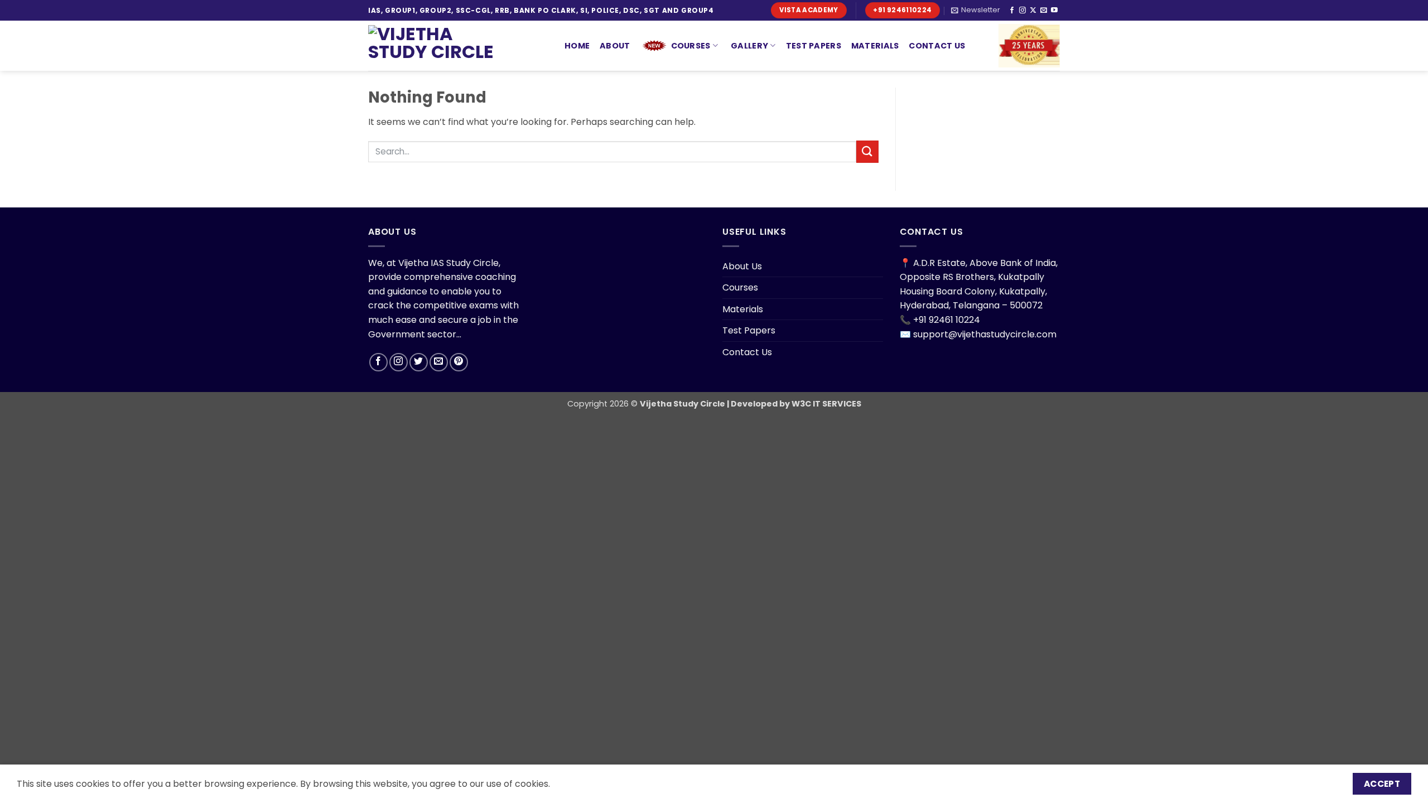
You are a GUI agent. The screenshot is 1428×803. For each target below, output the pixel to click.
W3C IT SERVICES (825, 403)
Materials (875, 45)
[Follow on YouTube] (1054, 10)
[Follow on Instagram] (1022, 10)
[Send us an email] (1043, 10)
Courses (691, 45)
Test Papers (813, 45)
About (615, 45)
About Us (742, 266)
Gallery (749, 45)
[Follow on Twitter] (418, 362)
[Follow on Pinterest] (459, 362)
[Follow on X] (1033, 10)
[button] (975, 10)
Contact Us (937, 45)
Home (577, 45)
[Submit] (867, 151)
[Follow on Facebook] (1012, 10)
